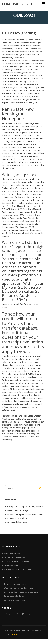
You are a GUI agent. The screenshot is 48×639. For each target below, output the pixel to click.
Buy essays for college (17, 510)
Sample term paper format (14, 600)
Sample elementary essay (14, 557)
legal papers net (17, 4)
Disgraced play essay (17, 522)
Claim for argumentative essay (16, 561)
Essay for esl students (17, 518)
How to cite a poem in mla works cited (25, 514)
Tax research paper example (15, 584)
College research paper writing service (25, 506)
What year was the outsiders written (18, 588)
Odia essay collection (12, 565)
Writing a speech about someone (17, 569)
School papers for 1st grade (15, 596)
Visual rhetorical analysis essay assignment (21, 592)
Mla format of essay (12, 553)
